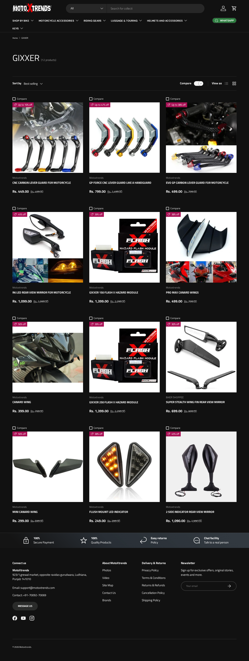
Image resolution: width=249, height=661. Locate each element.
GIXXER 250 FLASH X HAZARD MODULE (113, 402)
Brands (106, 600)
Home (15, 38)
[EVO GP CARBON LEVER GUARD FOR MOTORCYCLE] (201, 137)
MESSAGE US (25, 606)
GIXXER (24, 38)
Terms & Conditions (154, 578)
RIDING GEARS (92, 20)
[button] (234, 8)
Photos (106, 570)
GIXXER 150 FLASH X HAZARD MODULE (113, 292)
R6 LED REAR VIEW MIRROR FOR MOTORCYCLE (41, 292)
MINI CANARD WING (25, 512)
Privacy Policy (150, 570)
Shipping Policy (151, 600)
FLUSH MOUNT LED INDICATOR (108, 512)
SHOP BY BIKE (20, 20)
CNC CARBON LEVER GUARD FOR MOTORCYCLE (41, 182)
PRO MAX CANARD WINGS (182, 292)
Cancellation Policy (153, 593)
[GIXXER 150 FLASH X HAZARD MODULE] (124, 247)
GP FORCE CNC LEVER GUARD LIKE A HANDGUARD (120, 182)
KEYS (15, 28)
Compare (185, 83)
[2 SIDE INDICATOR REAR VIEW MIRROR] (201, 467)
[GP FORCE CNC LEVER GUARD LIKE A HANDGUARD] (124, 137)
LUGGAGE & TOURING (124, 20)
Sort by (16, 83)
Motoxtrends (25, 647)
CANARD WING (21, 402)
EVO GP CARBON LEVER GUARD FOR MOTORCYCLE (197, 182)
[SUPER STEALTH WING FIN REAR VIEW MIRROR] (201, 357)
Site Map (107, 585)
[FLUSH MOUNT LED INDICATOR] (124, 467)
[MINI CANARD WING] (47, 467)
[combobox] (135, 8)
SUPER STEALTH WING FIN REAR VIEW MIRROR (195, 402)
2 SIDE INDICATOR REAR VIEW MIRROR (190, 512)
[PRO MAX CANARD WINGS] (201, 247)
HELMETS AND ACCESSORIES (165, 20)
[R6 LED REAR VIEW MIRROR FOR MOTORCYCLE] (47, 247)
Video (105, 578)
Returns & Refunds (153, 585)
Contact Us (109, 593)
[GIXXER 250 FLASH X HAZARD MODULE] (124, 357)
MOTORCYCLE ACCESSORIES (56, 20)
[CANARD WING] (47, 357)
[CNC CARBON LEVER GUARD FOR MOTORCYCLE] (47, 137)
